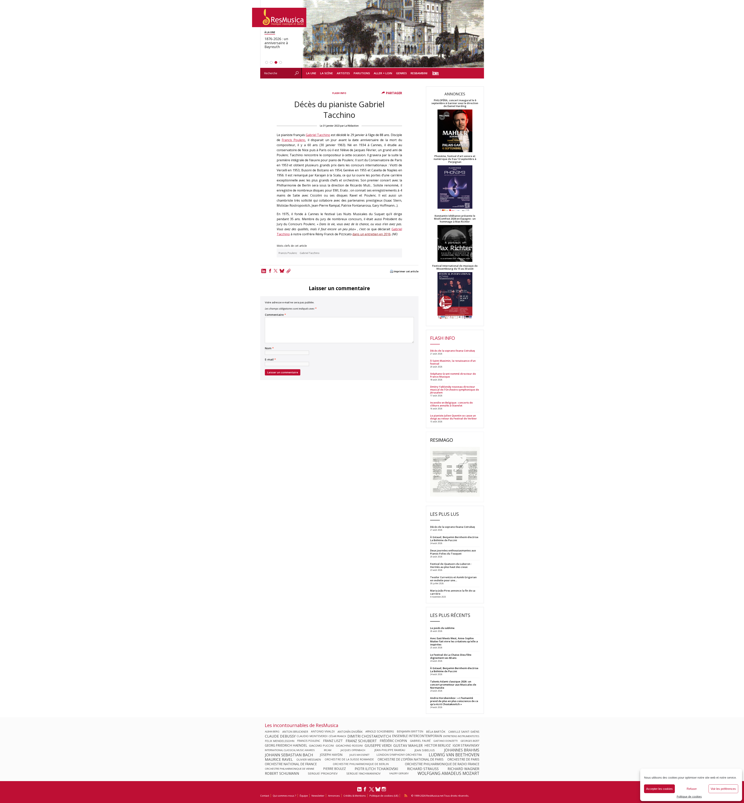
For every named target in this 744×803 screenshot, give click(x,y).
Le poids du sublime (442, 628)
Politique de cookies (689, 796)
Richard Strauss (423, 768)
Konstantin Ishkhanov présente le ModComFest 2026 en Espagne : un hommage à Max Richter (455, 218)
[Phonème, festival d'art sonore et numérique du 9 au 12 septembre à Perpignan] (455, 188)
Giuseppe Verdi (378, 745)
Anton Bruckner (295, 731)
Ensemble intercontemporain (417, 736)
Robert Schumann (282, 773)
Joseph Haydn (331, 754)
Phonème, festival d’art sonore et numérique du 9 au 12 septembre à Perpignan (455, 159)
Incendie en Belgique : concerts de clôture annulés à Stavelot (451, 404)
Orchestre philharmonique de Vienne (289, 768)
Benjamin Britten (410, 731)
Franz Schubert (361, 740)
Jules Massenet (359, 754)
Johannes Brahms (461, 750)
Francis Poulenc (293, 140)
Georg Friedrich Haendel (286, 745)
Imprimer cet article (406, 271)
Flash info (339, 93)
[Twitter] (275, 271)
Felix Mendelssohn (279, 740)
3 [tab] (276, 62)
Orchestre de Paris (463, 759)
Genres (401, 73)
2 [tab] (271, 62)
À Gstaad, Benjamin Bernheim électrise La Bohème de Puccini (454, 669)
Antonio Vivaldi (323, 731)
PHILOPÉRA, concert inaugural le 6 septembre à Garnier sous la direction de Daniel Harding (454, 103)
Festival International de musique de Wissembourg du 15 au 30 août (455, 267)
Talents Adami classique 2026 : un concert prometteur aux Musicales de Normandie (453, 684)
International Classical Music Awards (290, 750)
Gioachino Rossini (349, 745)
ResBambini (419, 73)
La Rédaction (351, 125)
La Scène (326, 73)
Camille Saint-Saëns (463, 731)
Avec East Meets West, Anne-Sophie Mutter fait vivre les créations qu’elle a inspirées (454, 641)
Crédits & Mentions (355, 795)
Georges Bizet (470, 740)
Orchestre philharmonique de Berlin (361, 764)
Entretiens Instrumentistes (461, 736)
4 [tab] (280, 62)
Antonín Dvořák (350, 731)
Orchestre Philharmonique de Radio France (442, 764)
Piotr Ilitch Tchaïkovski (376, 768)
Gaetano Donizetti (445, 740)
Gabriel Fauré (420, 740)
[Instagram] (384, 789)
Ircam (327, 750)
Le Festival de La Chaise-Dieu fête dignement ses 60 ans (450, 656)
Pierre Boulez (334, 768)
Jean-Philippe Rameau (389, 750)
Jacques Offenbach (353, 750)
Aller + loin (383, 73)
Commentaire (275, 314)
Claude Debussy (280, 736)
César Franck (337, 736)
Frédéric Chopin (393, 740)
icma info (435, 73)
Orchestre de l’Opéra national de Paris (410, 759)
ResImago (441, 440)
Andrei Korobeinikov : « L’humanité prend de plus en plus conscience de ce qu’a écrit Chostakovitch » (454, 701)
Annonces (334, 795)
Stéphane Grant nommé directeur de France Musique (453, 375)
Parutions (362, 73)
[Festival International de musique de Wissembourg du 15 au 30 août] (455, 295)
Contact (264, 795)
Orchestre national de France (291, 764)
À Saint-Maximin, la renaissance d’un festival (453, 362)
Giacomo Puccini (321, 745)
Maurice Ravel (279, 759)
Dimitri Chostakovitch (369, 736)
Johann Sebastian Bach (289, 754)
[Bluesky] (378, 789)
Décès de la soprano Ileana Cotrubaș (452, 350)
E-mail (270, 359)
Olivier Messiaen (308, 759)
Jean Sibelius (424, 750)
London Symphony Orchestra (399, 754)
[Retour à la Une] (279, 17)
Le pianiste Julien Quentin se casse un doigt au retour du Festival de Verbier (453, 417)
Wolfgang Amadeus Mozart (448, 773)
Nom (269, 348)
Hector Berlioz (438, 745)
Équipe (304, 795)
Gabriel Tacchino (318, 135)
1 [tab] (266, 62)
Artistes (343, 73)
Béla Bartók (435, 731)
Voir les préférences (723, 788)
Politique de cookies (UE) (383, 795)
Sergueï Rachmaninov (363, 773)
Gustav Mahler (408, 745)
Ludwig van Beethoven (454, 754)
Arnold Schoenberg (379, 731)
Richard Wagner (463, 768)
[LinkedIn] (359, 791)
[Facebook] (270, 271)
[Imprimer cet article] (391, 271)
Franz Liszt (333, 740)
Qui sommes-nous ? (284, 795)
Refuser (692, 788)
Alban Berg (272, 731)
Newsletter (318, 795)
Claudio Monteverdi (312, 736)
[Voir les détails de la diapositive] (392, 34)
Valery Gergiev (399, 773)
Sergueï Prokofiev (323, 773)
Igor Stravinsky (466, 745)
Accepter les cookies (659, 788)
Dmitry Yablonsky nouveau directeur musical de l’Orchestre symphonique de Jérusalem (454, 389)
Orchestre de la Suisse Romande (349, 759)
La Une (311, 73)
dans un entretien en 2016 (371, 234)
